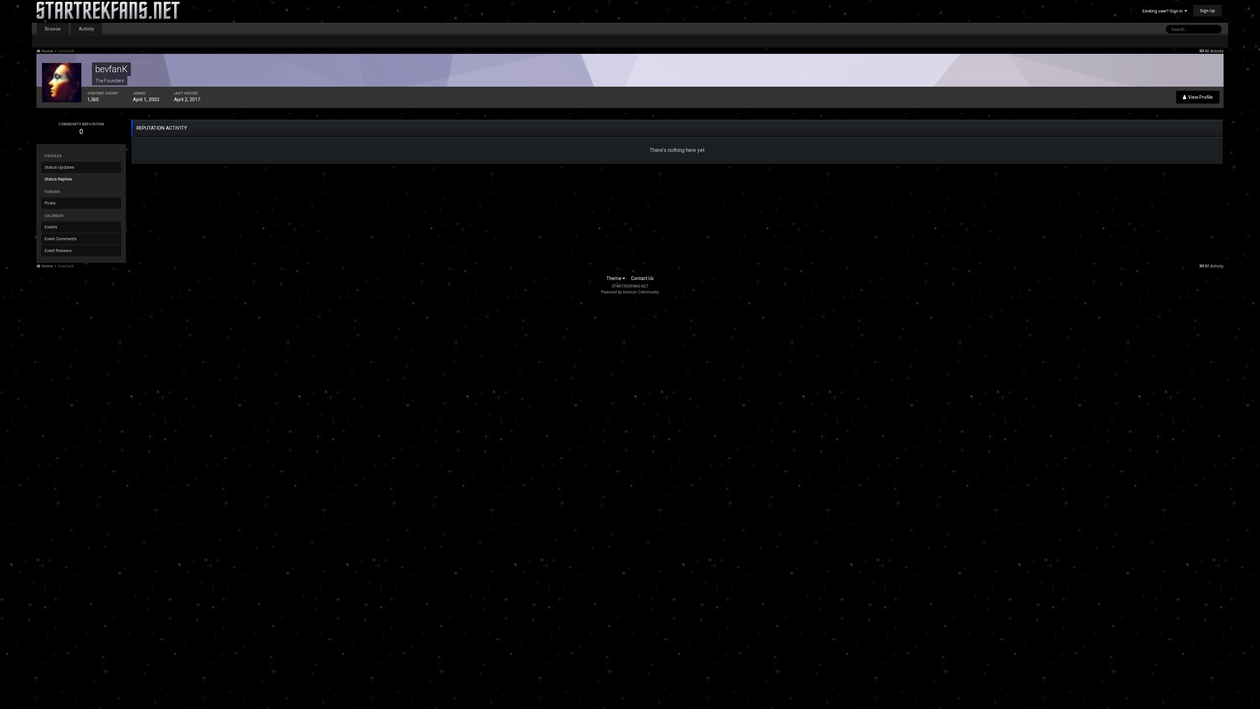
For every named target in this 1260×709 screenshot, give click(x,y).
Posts (50, 203)
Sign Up (1207, 10)
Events (51, 227)
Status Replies (58, 179)
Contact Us (642, 278)
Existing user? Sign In (1164, 11)
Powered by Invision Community (630, 292)
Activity (86, 29)
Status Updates (59, 167)
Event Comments (60, 238)
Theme (614, 278)
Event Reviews (58, 250)
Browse (53, 29)
